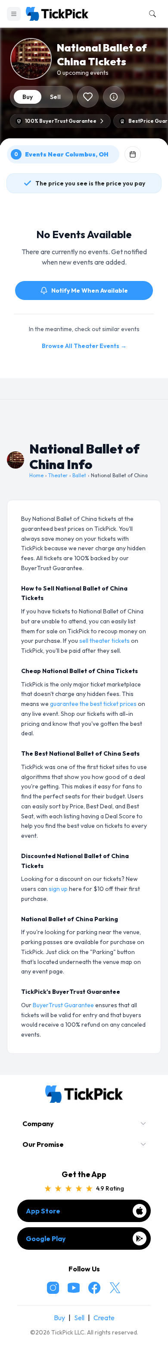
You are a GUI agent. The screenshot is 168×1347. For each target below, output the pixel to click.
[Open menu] (14, 14)
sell (55, 97)
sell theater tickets (104, 641)
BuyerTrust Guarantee (63, 1005)
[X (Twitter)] (115, 1288)
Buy (59, 1317)
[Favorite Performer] (88, 96)
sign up (58, 889)
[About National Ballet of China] (113, 96)
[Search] (151, 14)
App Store (43, 1211)
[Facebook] (94, 1288)
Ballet (79, 475)
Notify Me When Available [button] (89, 290)
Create (104, 1317)
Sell (79, 1317)
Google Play (46, 1238)
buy (27, 97)
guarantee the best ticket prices (93, 704)
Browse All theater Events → (84, 346)
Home (36, 475)
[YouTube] (74, 1288)
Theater (58, 475)
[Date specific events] (132, 154)
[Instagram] (53, 1288)
